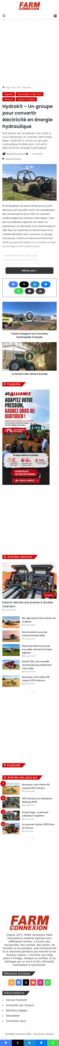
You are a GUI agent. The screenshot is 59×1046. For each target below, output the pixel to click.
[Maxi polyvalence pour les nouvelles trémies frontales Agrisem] (11, 650)
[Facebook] (13, 284)
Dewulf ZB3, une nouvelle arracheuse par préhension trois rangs (37, 665)
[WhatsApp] (18, 291)
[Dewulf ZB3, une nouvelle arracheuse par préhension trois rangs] (11, 665)
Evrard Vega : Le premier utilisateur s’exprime (35, 814)
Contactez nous (16, 1020)
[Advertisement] (29, 52)
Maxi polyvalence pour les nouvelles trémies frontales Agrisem (37, 649)
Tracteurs (8, 99)
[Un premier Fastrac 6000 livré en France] (11, 828)
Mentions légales (16, 1010)
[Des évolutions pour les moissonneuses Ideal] (11, 636)
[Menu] (55, 15)
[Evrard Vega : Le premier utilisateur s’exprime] (11, 815)
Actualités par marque (20, 1005)
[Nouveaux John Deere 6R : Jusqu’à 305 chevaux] (11, 681)
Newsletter (13, 1015)
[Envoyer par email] (29, 291)
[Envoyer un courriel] (27, 154)
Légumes (26, 87)
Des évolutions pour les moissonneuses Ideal (34, 634)
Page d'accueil (12, 87)
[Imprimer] (40, 291)
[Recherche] (4, 15)
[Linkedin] (35, 284)
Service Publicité (16, 1000)
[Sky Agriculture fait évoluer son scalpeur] (11, 622)
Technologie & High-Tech (29, 94)
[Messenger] (46, 284)
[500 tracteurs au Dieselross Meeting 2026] (11, 802)
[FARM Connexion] (29, 6)
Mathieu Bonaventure (15, 154)
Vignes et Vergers (26, 99)
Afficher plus (29, 270)
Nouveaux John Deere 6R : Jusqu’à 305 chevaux (36, 678)
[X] (24, 284)
